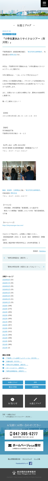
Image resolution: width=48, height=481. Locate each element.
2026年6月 (6, 286)
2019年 (5, 328)
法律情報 (35, 387)
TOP (3, 414)
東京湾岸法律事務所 (35, 52)
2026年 (5, 306)
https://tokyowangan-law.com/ (12, 225)
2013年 (5, 348)
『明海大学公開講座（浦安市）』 (16, 365)
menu (44, 5)
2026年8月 (6, 280)
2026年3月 (6, 296)
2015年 (5, 341)
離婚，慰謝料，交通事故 (11, 190)
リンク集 (37, 459)
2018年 (5, 331)
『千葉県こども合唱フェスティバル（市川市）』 (22, 358)
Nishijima (42, 251)
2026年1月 (6, 302)
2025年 (5, 309)
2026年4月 (6, 293)
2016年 (5, 338)
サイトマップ (27, 459)
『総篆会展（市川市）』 (13, 361)
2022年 (5, 318)
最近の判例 (13, 387)
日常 (14, 34)
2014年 (5, 344)
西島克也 (13, 55)
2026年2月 (6, 299)
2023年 (5, 315)
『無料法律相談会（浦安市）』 (17, 258)
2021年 (5, 322)
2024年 (5, 312)
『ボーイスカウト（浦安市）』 (16, 368)
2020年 (5, 325)
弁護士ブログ (7, 34)
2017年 (5, 335)
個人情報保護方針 (14, 459)
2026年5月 (6, 289)
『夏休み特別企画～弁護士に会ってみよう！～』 (23, 267)
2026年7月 (6, 283)
